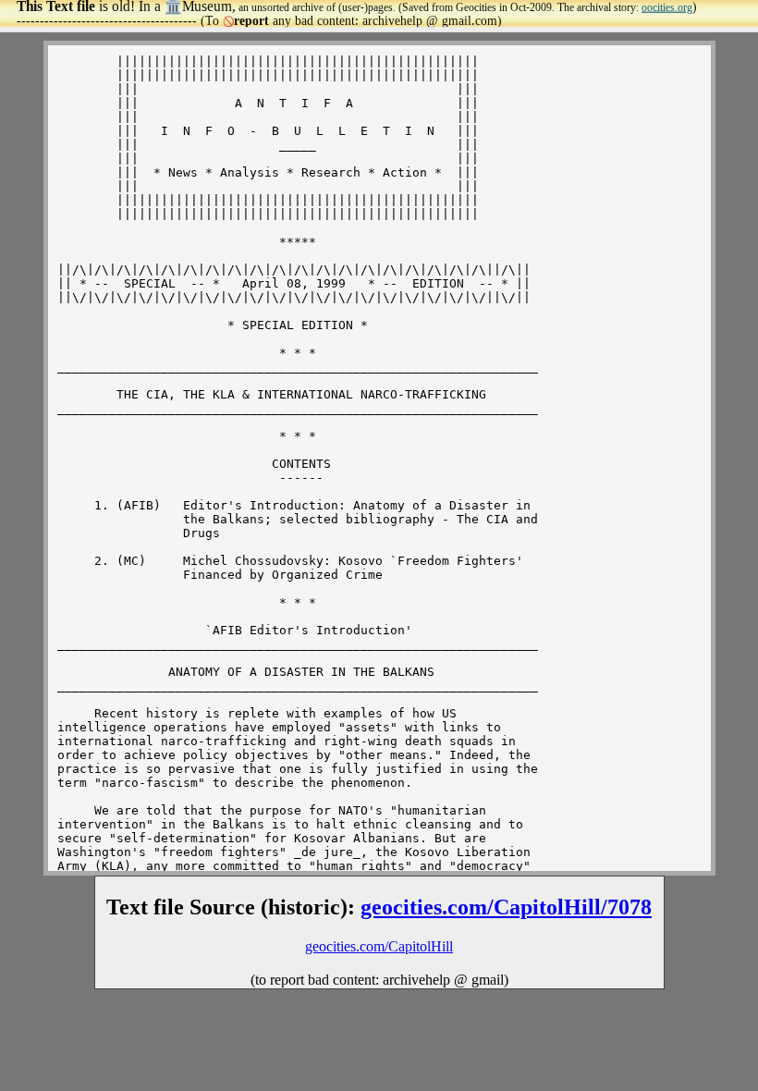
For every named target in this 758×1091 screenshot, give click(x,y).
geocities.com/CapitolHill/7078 (506, 907)
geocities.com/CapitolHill (379, 946)
